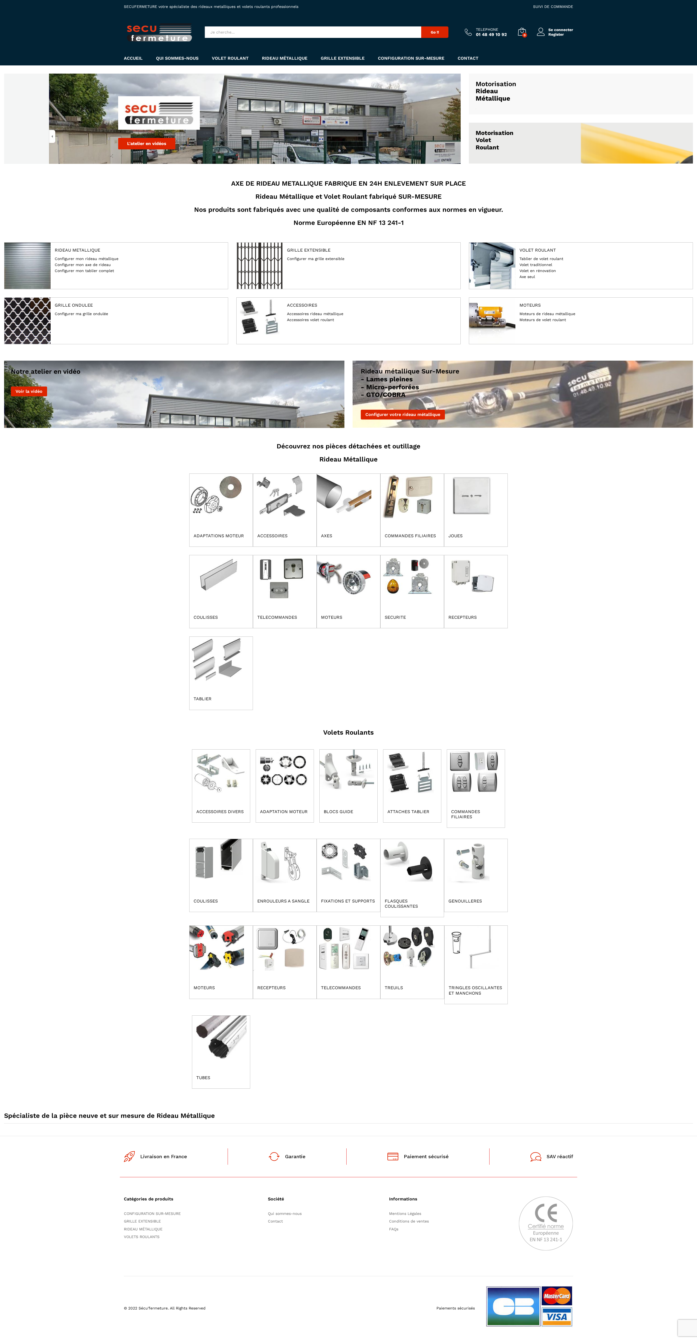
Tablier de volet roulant (541, 259)
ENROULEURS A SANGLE (283, 901)
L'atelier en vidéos (146, 143)
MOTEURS (331, 617)
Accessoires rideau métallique (315, 314)
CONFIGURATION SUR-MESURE (411, 58)
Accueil (133, 58)
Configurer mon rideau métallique (86, 259)
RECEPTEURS (462, 617)
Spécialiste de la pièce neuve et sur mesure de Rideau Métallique (109, 1115)
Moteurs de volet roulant (542, 320)
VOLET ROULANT (230, 58)
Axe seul (527, 277)
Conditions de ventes (410, 1221)
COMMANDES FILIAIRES (410, 535)
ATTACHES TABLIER (408, 811)
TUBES (203, 1077)
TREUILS (394, 987)
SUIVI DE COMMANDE (553, 6)
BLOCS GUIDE (338, 811)
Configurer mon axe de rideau (83, 265)
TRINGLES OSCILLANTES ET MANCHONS (475, 990)
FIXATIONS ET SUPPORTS (348, 901)
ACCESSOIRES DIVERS (220, 811)
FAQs (393, 1229)
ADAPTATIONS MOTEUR (219, 535)
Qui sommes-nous (177, 58)
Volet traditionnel (535, 265)
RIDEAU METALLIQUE (77, 250)
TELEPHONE (487, 29)
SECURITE (395, 617)
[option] (232, 119)
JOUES (455, 535)
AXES (326, 535)
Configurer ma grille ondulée (81, 314)
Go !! (435, 32)
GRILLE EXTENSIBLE (343, 58)
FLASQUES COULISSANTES (401, 903)
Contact (468, 58)
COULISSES (206, 617)
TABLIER (203, 698)
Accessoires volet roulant (310, 320)
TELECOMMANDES (277, 617)
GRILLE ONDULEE (74, 305)
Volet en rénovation (537, 271)
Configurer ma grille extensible (315, 259)
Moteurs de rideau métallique (547, 314)
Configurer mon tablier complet (84, 271)
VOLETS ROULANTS (142, 1237)
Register (556, 34)
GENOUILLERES (465, 901)
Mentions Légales (405, 1213)
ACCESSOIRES (302, 305)
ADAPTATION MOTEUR (284, 811)
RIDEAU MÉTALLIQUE (284, 58)
